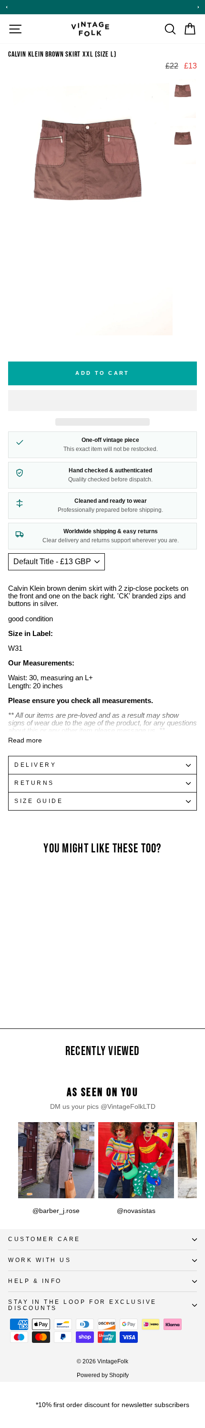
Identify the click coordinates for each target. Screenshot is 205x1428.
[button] (102, 400)
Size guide (38, 801)
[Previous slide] (6, 7)
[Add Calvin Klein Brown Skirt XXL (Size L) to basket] (66, 903)
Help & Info (35, 1281)
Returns (34, 783)
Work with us (39, 1260)
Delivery (35, 765)
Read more (25, 740)
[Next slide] (198, 7)
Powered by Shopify (103, 1375)
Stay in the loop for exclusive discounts (82, 1305)
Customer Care (44, 1239)
